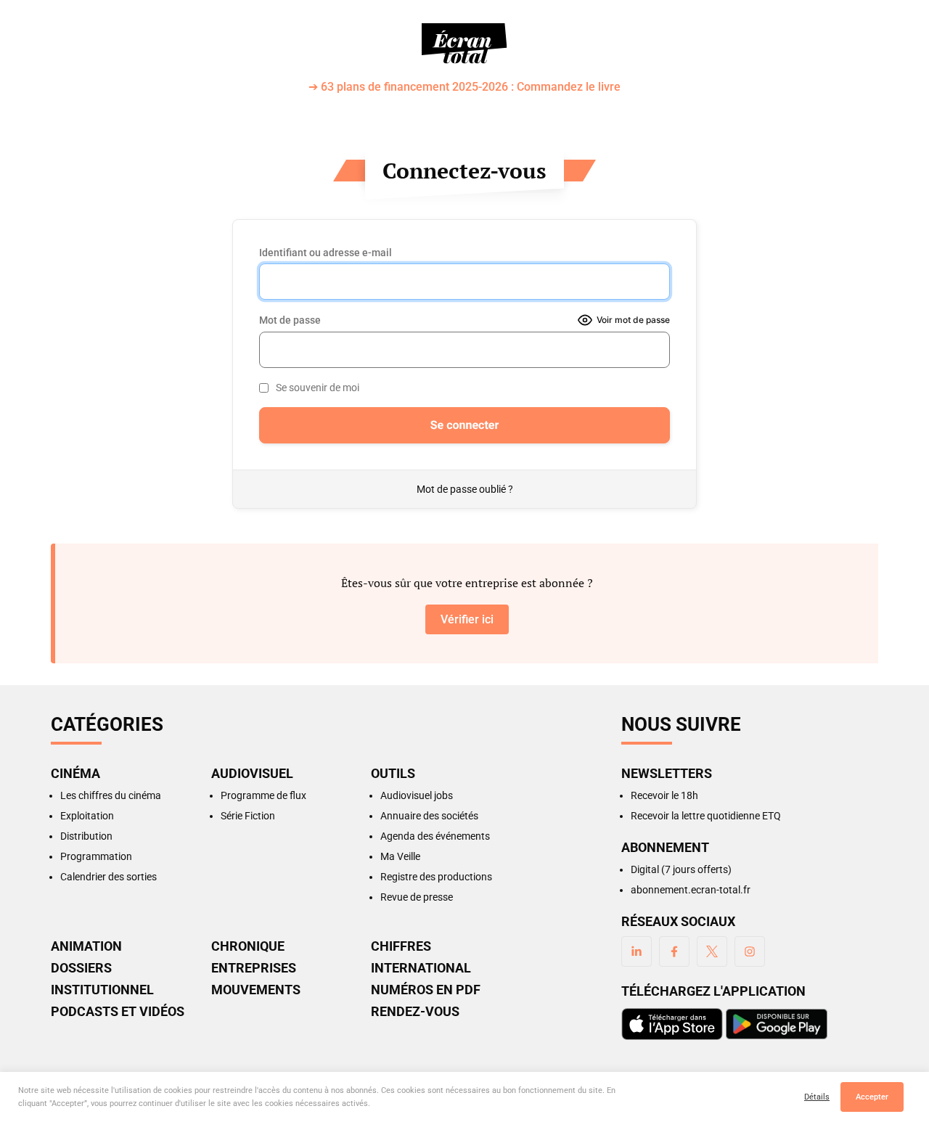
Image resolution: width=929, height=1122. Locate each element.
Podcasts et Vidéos (117, 1011)
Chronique (248, 946)
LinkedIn (636, 951)
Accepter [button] (872, 1097)
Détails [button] (817, 1097)
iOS (672, 1024)
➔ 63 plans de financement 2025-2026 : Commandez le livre (464, 87)
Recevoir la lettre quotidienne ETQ (706, 816)
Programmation (96, 856)
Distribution (86, 836)
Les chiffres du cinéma (110, 795)
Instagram (749, 951)
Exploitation (87, 816)
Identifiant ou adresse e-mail (325, 252)
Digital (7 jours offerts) (681, 869)
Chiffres (401, 946)
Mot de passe (290, 320)
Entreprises (253, 968)
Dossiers (81, 968)
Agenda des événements (435, 836)
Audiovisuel (252, 773)
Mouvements (255, 990)
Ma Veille (400, 856)
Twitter (712, 951)
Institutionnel (102, 990)
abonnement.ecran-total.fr (690, 890)
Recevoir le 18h (664, 795)
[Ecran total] (464, 43)
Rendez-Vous (415, 1011)
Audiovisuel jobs (416, 795)
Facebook (674, 951)
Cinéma (75, 773)
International (421, 968)
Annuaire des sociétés (429, 816)
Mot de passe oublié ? (465, 489)
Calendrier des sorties (108, 877)
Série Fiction (248, 816)
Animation (86, 946)
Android (776, 1024)
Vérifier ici (467, 619)
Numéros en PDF (425, 990)
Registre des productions (436, 877)
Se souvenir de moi (317, 387)
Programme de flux (263, 795)
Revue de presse (416, 897)
